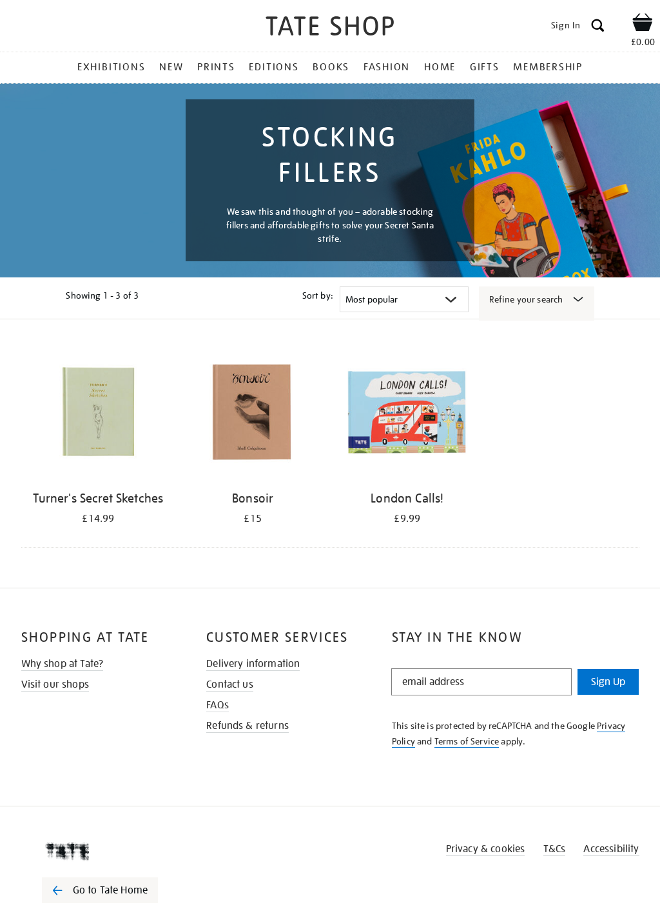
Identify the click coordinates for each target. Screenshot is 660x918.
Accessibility (611, 849)
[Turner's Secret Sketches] (98, 414)
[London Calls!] (407, 414)
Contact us (229, 684)
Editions (273, 67)
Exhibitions (111, 67)
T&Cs (554, 849)
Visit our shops (55, 684)
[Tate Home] (109, 851)
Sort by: (317, 295)
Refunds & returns (247, 725)
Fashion (387, 67)
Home (440, 67)
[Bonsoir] (252, 414)
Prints (216, 67)
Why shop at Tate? (62, 663)
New (171, 67)
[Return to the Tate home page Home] (330, 28)
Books (331, 67)
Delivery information (253, 663)
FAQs (217, 705)
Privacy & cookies (485, 849)
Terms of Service (467, 741)
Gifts (485, 67)
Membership (548, 67)
